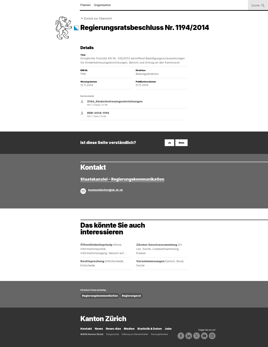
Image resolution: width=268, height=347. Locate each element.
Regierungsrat (131, 295)
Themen (85, 5)
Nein (181, 142)
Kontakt (86, 328)
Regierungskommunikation (100, 295)
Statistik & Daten (149, 328)
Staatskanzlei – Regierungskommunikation (122, 179)
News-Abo (113, 328)
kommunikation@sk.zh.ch (105, 189)
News (99, 328)
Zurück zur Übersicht (98, 18)
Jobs (168, 328)
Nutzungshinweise (159, 334)
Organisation (102, 5)
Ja (169, 142)
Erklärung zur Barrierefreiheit (135, 334)
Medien (129, 328)
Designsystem (112, 334)
